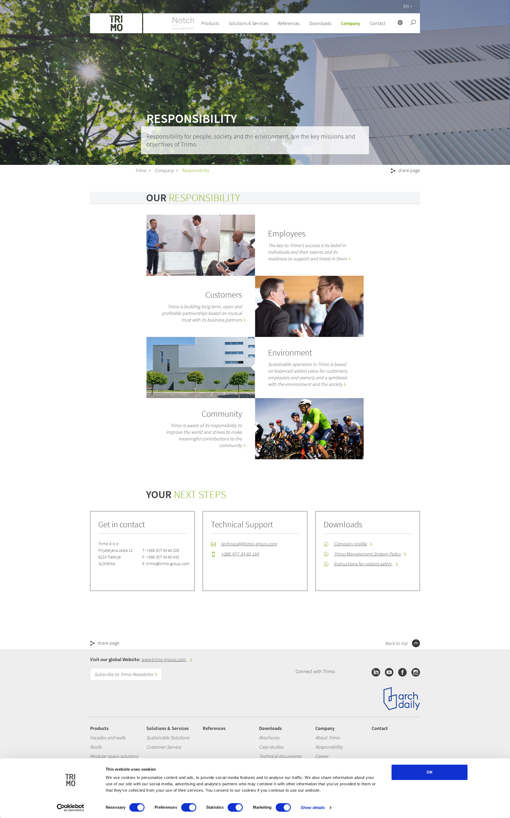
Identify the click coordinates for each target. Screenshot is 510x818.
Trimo (140, 170)
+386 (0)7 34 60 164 (240, 554)
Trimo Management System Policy (367, 554)
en (406, 6)
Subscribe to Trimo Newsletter (124, 674)
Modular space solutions (114, 756)
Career (321, 756)
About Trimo (327, 737)
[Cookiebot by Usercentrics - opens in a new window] (70, 808)
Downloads (270, 728)
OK (430, 772)
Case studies (271, 747)
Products (99, 728)
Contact (380, 728)
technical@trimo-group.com (249, 544)
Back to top (397, 643)
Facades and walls (107, 737)
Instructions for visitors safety (363, 564)
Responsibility (329, 747)
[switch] (188, 807)
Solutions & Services (167, 728)
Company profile (350, 544)
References (289, 23)
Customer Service (163, 747)
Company (164, 170)
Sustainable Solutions (167, 737)
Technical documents (280, 756)
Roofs (95, 747)
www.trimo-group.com (164, 659)
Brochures (269, 737)
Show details (313, 807)
